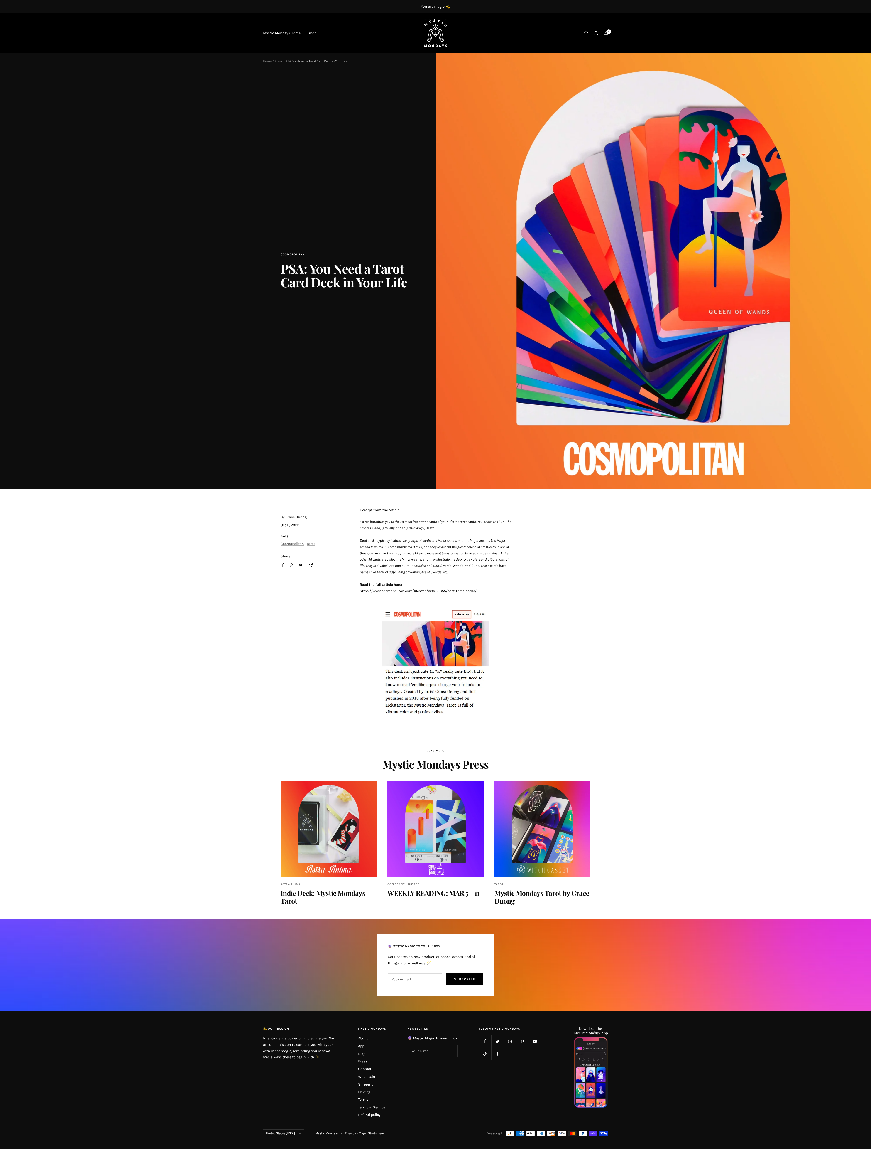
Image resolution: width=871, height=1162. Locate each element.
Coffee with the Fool (404, 884)
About (363, 1038)
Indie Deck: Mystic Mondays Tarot (323, 897)
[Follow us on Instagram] (510, 1041)
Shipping (365, 1084)
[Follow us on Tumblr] (497, 1054)
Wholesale (366, 1076)
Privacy (364, 1092)
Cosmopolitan (293, 254)
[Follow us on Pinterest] (522, 1041)
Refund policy (369, 1115)
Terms (363, 1099)
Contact (364, 1069)
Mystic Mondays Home (282, 33)
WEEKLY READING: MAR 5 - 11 (433, 893)
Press (278, 61)
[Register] (451, 1051)
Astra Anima (290, 884)
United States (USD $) (281, 1133)
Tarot (311, 544)
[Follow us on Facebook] (485, 1041)
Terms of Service (371, 1107)
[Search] (586, 33)
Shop (312, 33)
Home (267, 61)
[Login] (596, 33)
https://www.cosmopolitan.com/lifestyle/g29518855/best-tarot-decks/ (418, 591)
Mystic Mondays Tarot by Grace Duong (541, 897)
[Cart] (605, 33)
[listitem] (283, 565)
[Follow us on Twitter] (497, 1041)
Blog (361, 1053)
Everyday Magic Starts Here (364, 1133)
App (361, 1046)
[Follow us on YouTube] (535, 1041)
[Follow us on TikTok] (485, 1054)
